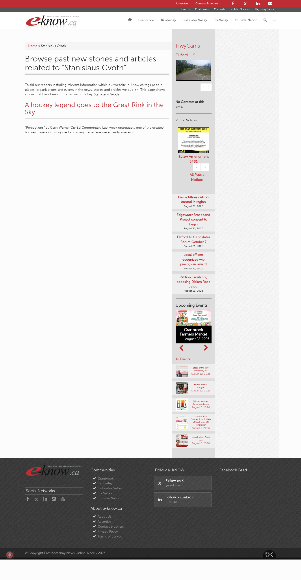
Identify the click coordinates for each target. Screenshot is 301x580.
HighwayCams (264, 9)
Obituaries (202, 9)
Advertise (104, 522)
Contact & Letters (111, 526)
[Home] (129, 20)
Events (185, 9)
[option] (194, 67)
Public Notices (240, 9)
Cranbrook (146, 20)
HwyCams (188, 46)
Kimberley (168, 20)
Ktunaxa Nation (245, 20)
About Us (104, 517)
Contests (219, 9)
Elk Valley (221, 20)
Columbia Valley (194, 20)
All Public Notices (197, 177)
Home (32, 46)
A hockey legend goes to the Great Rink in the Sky (94, 108)
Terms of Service (110, 536)
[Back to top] (287, 566)
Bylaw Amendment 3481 (193, 158)
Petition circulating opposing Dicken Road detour (193, 282)
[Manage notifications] (9, 554)
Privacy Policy (108, 532)
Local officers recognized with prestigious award (193, 259)
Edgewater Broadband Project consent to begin (193, 219)
